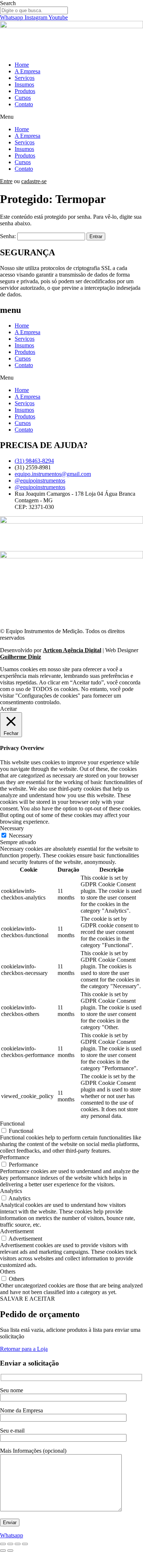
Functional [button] (12, 1123)
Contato (24, 104)
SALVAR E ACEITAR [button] (27, 1299)
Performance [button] (14, 1157)
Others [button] (7, 1271)
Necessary (21, 835)
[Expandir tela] (10, 1544)
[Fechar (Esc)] (25, 1544)
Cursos (23, 98)
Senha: (8, 236)
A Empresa (27, 71)
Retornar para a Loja (24, 1349)
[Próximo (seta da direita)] (10, 1550)
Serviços (24, 78)
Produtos (25, 91)
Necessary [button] (12, 828)
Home (22, 65)
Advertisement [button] (17, 1231)
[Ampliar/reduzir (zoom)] (3, 1544)
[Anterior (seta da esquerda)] (3, 1550)
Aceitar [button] (8, 709)
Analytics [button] (11, 1191)
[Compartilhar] (18, 1544)
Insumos (24, 84)
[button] (71, 117)
